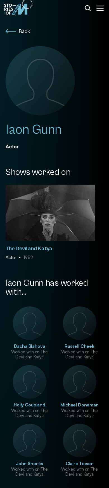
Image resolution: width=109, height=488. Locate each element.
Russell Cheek (79, 346)
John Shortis (29, 463)
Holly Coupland (29, 405)
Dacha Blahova (29, 346)
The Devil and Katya (29, 249)
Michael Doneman (79, 405)
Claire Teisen (80, 463)
